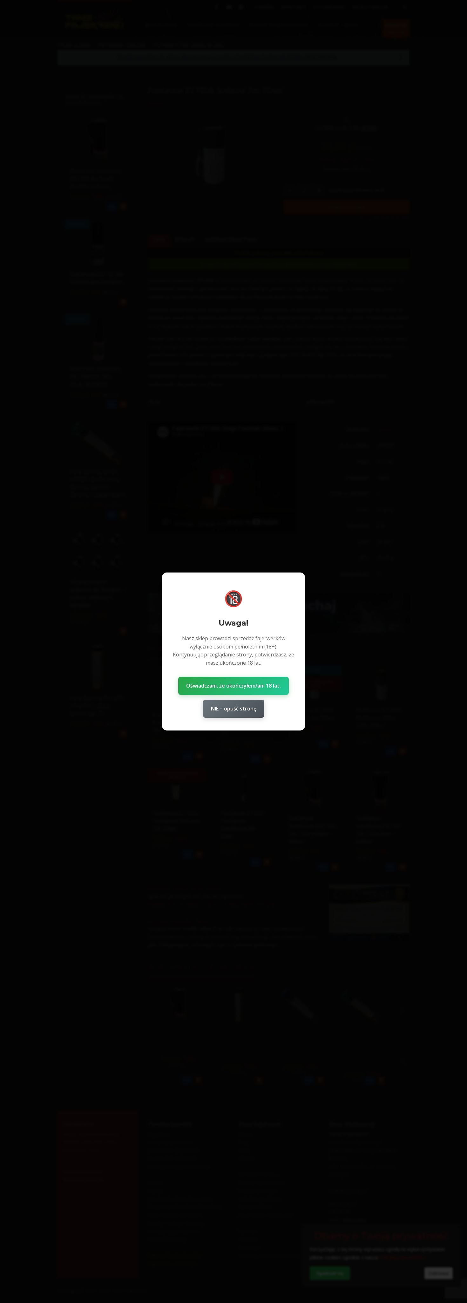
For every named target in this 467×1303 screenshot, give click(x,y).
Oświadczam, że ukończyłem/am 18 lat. (233, 685)
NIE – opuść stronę (233, 708)
